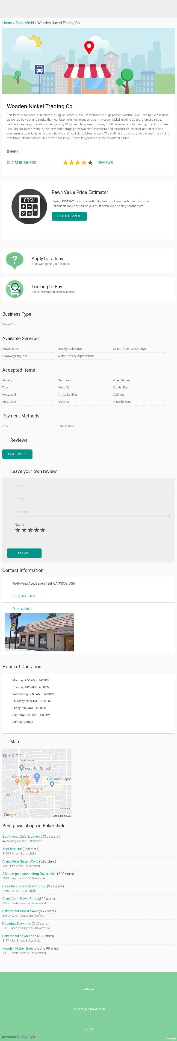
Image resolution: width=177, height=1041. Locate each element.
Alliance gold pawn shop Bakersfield (29, 874)
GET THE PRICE (69, 216)
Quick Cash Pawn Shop (19, 899)
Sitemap (171, 1038)
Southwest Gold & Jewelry (22, 836)
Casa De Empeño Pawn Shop (24, 886)
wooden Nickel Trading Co (22, 948)
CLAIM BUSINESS (21, 162)
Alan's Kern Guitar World (20, 861)
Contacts (88, 988)
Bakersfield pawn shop (19, 936)
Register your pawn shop (88, 1009)
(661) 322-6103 (23, 596)
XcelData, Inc (12, 849)
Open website (22, 609)
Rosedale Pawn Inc (16, 923)
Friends (89, 1029)
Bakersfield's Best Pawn (20, 911)
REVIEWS (105, 162)
